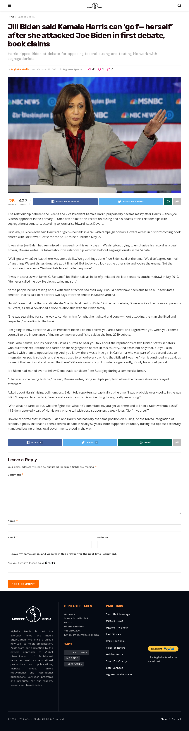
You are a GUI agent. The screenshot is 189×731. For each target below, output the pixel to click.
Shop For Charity (116, 661)
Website (102, 537)
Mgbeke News (114, 620)
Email (13, 537)
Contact (176, 719)
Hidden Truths (114, 654)
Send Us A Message (118, 614)
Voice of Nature (115, 647)
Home (11, 16)
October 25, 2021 (47, 69)
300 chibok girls (76, 652)
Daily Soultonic (115, 640)
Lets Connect (114, 667)
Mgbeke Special (26, 16)
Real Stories (114, 634)
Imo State (72, 658)
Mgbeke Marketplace (119, 674)
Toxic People (74, 664)
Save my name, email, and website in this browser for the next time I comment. (64, 553)
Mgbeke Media (20, 69)
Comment (15, 474)
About (164, 719)
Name (13, 521)
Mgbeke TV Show (117, 627)
